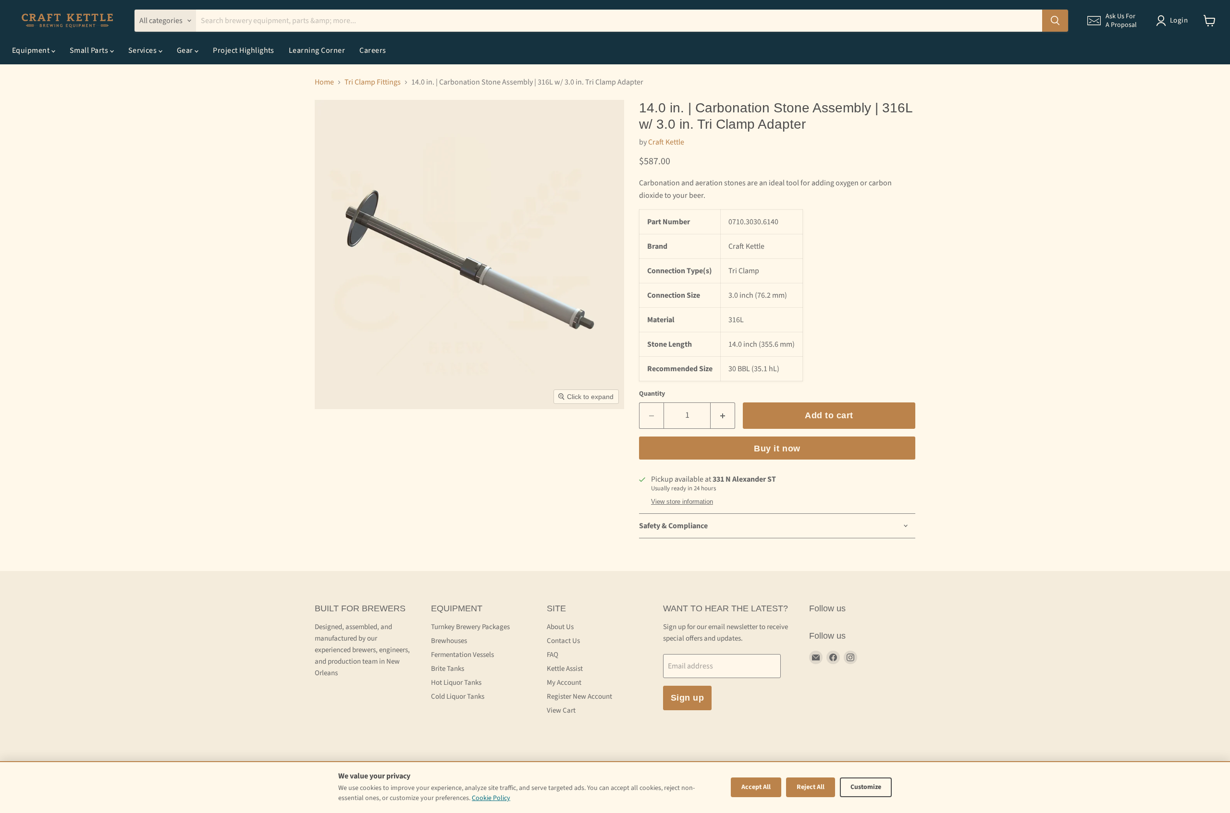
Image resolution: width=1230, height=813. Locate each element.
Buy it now (777, 448)
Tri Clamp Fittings (372, 82)
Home (324, 82)
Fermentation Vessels (462, 655)
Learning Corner (317, 50)
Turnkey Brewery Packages (470, 627)
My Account (564, 683)
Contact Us (563, 641)
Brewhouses (449, 641)
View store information (682, 501)
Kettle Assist (565, 669)
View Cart (561, 710)
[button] (1112, 20)
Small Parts (90, 50)
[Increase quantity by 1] (723, 415)
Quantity (652, 394)
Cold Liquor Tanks (457, 697)
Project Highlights (243, 50)
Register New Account (579, 697)
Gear (186, 50)
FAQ (552, 655)
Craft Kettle (666, 142)
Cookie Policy (491, 798)
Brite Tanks (447, 669)
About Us (560, 627)
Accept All (756, 787)
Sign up (687, 698)
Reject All (810, 787)
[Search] (1055, 21)
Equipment (31, 50)
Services (143, 50)
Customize (865, 787)
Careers (372, 50)
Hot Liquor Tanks (456, 683)
